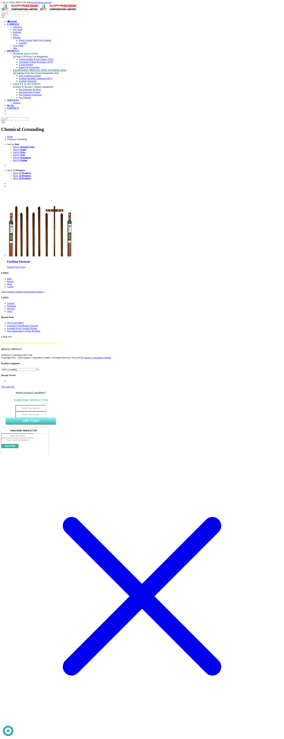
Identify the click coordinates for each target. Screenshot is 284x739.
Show (22, 173)
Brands (10, 281)
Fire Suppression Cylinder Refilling (23, 331)
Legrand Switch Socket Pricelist (22, 328)
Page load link (7, 387)
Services (11, 308)
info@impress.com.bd (41, 2)
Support (10, 303)
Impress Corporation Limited (97, 357)
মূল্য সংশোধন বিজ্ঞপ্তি (15, 323)
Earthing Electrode (18, 261)
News (10, 311)
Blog (9, 278)
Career (10, 286)
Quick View (20, 267)
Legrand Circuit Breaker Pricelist (22, 325)
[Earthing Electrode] (145, 223)
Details (10, 267)
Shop (9, 284)
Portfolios (11, 306)
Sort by (24, 147)
